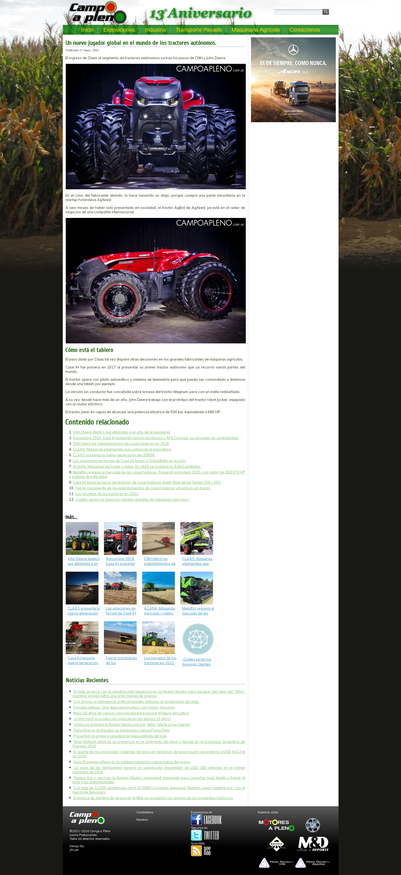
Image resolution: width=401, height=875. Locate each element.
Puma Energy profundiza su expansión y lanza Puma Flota (121, 730)
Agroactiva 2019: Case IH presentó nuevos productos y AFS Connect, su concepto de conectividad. (156, 438)
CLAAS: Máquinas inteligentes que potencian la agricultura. (122, 449)
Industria (155, 30)
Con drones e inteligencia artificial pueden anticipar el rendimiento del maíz (136, 701)
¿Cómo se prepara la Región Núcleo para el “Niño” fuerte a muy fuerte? (131, 724)
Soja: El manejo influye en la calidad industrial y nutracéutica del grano (131, 762)
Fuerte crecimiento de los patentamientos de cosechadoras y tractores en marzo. (143, 488)
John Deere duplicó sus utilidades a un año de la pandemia (121, 432)
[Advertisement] (293, 162)
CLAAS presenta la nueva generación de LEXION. (114, 455)
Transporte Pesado (199, 30)
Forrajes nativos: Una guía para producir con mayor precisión (124, 707)
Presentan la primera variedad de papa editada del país (120, 736)
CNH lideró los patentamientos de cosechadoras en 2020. (121, 443)
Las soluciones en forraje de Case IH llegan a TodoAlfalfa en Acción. (130, 461)
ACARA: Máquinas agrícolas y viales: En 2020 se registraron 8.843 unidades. (137, 466)
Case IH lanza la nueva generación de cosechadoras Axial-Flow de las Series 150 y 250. (147, 482)
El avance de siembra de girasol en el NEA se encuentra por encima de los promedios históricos (153, 798)
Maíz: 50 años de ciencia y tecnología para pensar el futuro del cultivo (131, 713)
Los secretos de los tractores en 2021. (107, 494)
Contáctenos (304, 30)
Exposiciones (119, 30)
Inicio (87, 30)
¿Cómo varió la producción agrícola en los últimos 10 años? (122, 719)
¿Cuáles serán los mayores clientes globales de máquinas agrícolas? (132, 499)
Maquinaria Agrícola (256, 30)
